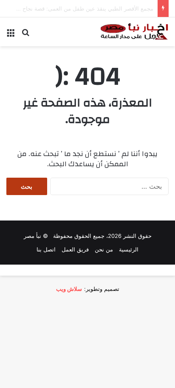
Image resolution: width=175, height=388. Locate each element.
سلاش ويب (69, 288)
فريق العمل (75, 249)
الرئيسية (128, 249)
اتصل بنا (46, 249)
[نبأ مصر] (135, 31)
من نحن (104, 249)
